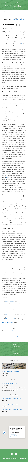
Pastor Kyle (15, 19)
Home (3, 11)
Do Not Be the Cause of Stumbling (10, 371)
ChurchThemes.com (22, 458)
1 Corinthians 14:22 (10, 319)
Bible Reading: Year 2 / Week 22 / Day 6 (12, 404)
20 (11, 313)
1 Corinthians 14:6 (9, 311)
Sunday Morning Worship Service (10, 383)
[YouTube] (16, 454)
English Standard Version (8, 322)
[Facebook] (12, 454)
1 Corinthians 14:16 (10, 315)
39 (15, 313)
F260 (17, 336)
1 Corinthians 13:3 (9, 301)
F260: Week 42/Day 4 (14, 346)
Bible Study (14, 11)
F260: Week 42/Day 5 (21, 11)
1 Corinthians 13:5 (9, 307)
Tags (19, 12)
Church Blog (8, 11)
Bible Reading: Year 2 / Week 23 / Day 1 (12, 398)
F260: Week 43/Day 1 (13, 353)
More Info (13, 435)
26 (13, 313)
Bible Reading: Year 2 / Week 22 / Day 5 (12, 409)
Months (23, 12)
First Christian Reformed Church (11, 3)
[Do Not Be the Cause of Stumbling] (14, 368)
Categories (14, 12)
